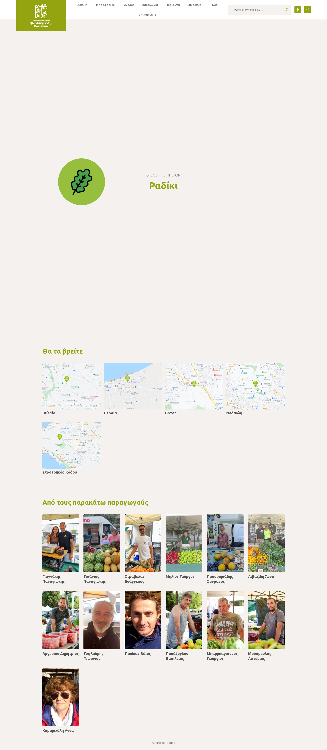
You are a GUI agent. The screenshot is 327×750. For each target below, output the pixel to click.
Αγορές (129, 5)
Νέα (215, 5)
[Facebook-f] (297, 9)
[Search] (286, 9)
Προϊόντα (173, 5)
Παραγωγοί (150, 5)
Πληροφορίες (105, 5)
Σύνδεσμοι (195, 5)
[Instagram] (307, 9)
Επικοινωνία (147, 15)
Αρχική (82, 5)
